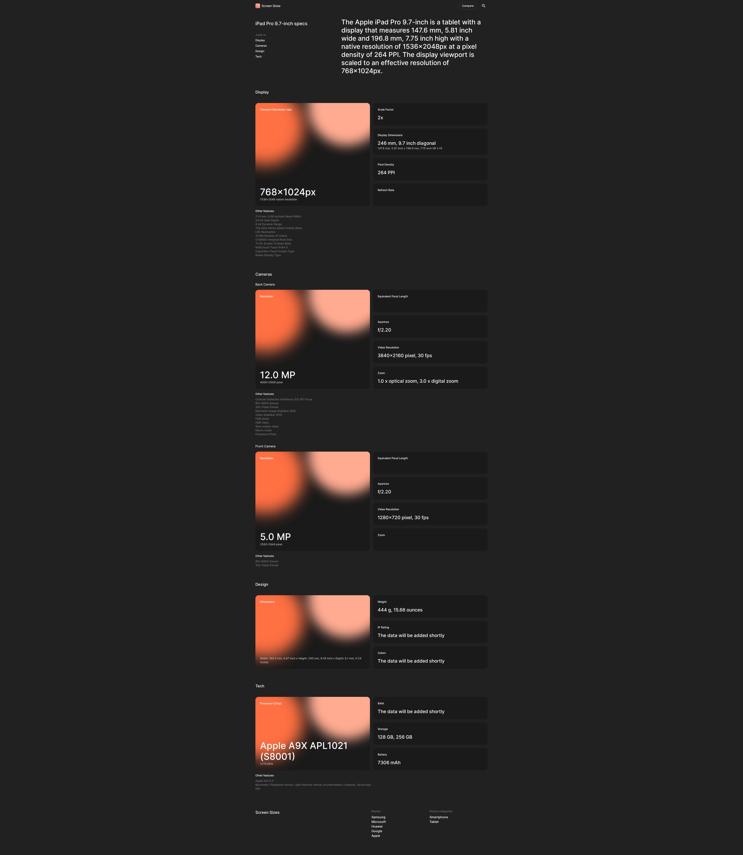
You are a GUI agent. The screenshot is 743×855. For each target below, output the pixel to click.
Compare (468, 5)
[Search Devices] (484, 5)
